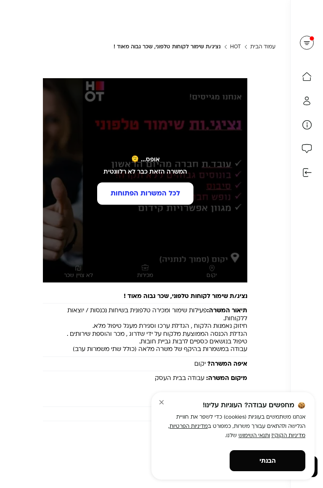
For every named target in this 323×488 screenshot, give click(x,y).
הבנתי (267, 461)
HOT (235, 47)
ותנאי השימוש (254, 435)
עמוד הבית (262, 47)
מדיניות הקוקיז (288, 435)
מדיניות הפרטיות (188, 426)
